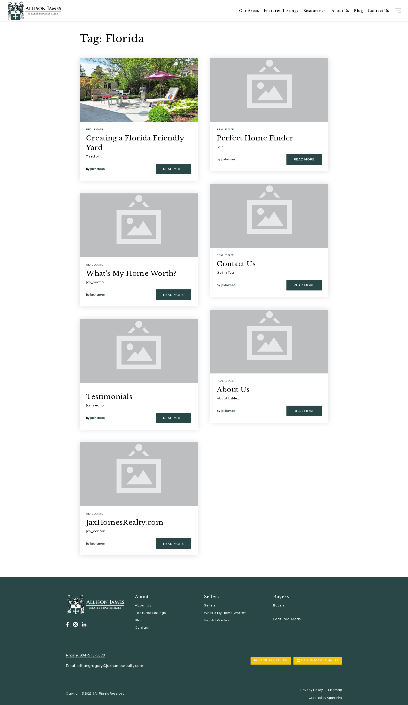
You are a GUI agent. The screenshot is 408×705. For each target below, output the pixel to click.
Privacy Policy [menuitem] (311, 690)
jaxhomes (97, 168)
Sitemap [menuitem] (335, 690)
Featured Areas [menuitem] (287, 619)
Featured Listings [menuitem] (281, 11)
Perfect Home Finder (255, 138)
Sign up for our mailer (319, 660)
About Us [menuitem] (340, 11)
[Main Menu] (398, 10)
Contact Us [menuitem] (378, 11)
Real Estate (94, 129)
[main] (204, 288)
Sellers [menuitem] (210, 605)
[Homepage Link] (34, 10)
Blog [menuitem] (358, 11)
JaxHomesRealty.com (124, 522)
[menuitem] (273, 612)
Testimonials (109, 396)
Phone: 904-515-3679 (85, 655)
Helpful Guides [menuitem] (217, 620)
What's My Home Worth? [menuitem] (225, 613)
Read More (173, 169)
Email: (71, 666)
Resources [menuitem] (313, 11)
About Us (233, 389)
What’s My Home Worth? (131, 273)
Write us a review (272, 660)
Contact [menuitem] (142, 627)
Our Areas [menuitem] (249, 11)
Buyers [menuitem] (279, 605)
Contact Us (236, 264)
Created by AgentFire (325, 697)
